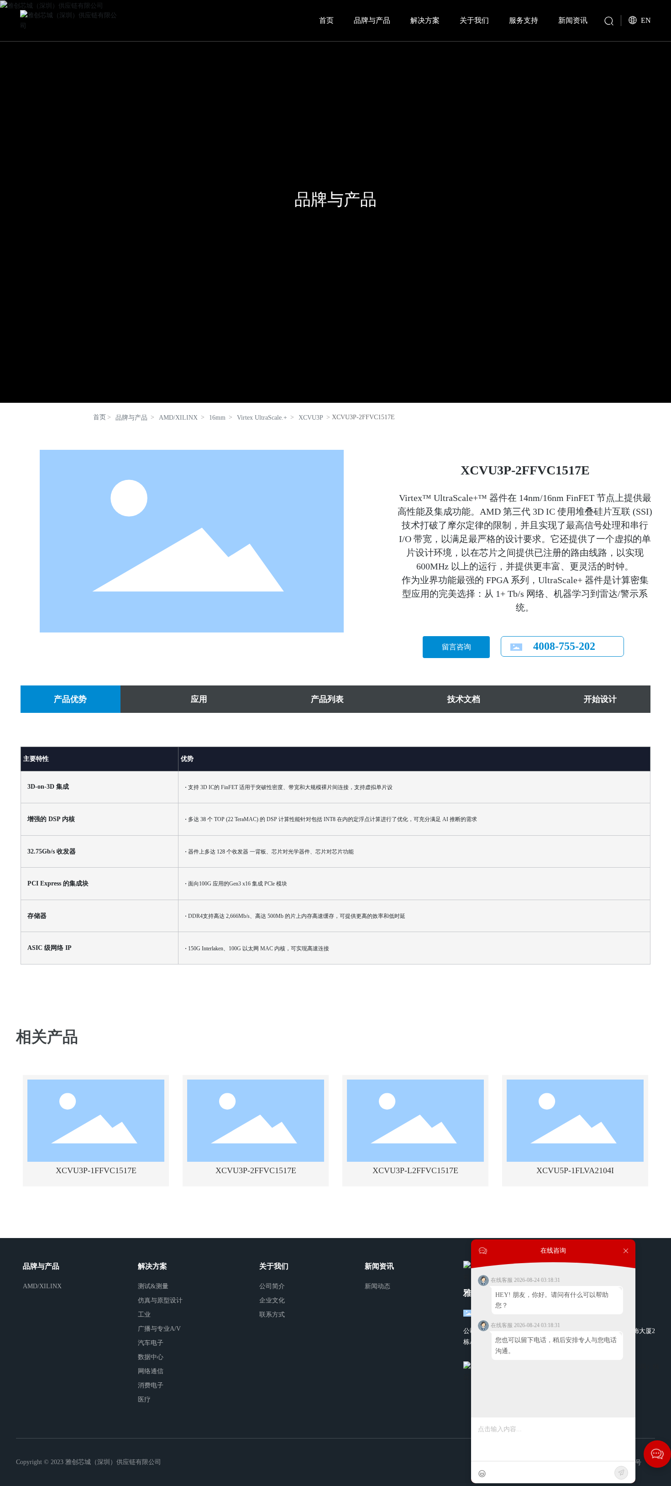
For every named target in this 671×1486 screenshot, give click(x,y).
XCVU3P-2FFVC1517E (255, 1170)
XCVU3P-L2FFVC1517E (415, 1170)
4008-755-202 (564, 646)
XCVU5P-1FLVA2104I (575, 1170)
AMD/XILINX (178, 417)
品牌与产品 (335, 199)
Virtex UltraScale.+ (262, 417)
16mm (217, 417)
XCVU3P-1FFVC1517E (96, 1170)
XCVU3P (311, 417)
